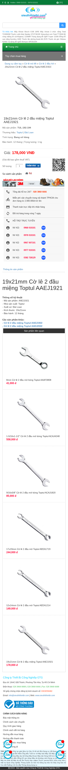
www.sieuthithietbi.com (45, 695)
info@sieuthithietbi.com (19, 695)
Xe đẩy (18, 765)
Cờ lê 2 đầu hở (46, 63)
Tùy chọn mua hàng (15, 56)
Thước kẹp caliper (31, 760)
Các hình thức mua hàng (14, 742)
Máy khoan (33, 756)
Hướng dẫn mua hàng (13, 734)
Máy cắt (48, 753)
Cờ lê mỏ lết (30, 63)
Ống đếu (25, 753)
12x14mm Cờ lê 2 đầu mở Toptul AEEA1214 (28, 605)
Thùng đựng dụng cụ (29, 765)
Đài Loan (29, 132)
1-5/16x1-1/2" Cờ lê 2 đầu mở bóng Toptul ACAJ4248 (33, 436)
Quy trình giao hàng (12, 726)
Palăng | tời (11, 765)
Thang (23, 762)
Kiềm (20, 753)
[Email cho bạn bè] (30, 173)
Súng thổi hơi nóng (51, 756)
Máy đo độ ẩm (18, 760)
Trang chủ (13, 46)
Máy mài (40, 756)
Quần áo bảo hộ (32, 762)
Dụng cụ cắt (47, 751)
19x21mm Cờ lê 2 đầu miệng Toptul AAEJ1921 (29, 661)
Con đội (3, 765)
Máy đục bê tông (22, 756)
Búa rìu (25, 751)
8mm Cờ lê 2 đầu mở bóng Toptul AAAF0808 (28, 380)
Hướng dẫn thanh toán (13, 738)
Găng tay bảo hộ (46, 762)
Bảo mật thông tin (11, 718)
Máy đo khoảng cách (40, 758)
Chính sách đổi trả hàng (14, 730)
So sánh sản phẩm (12, 173)
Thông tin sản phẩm (13, 269)
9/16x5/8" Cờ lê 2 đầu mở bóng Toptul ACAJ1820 (31, 492)
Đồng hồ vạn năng (24, 758)
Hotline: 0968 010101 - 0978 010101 (24, 2)
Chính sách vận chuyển (14, 722)
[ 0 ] (60, 2)
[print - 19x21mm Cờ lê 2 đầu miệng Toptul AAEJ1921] (26, 173)
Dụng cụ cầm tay (13, 63)
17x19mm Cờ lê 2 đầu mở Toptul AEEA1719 (28, 549)
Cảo (30, 751)
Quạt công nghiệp (13, 762)
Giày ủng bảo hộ (59, 762)
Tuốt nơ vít (33, 753)
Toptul (20, 132)
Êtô (16, 753)
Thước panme (43, 760)
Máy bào (41, 753)
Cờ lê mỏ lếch (37, 751)
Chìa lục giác (17, 751)
